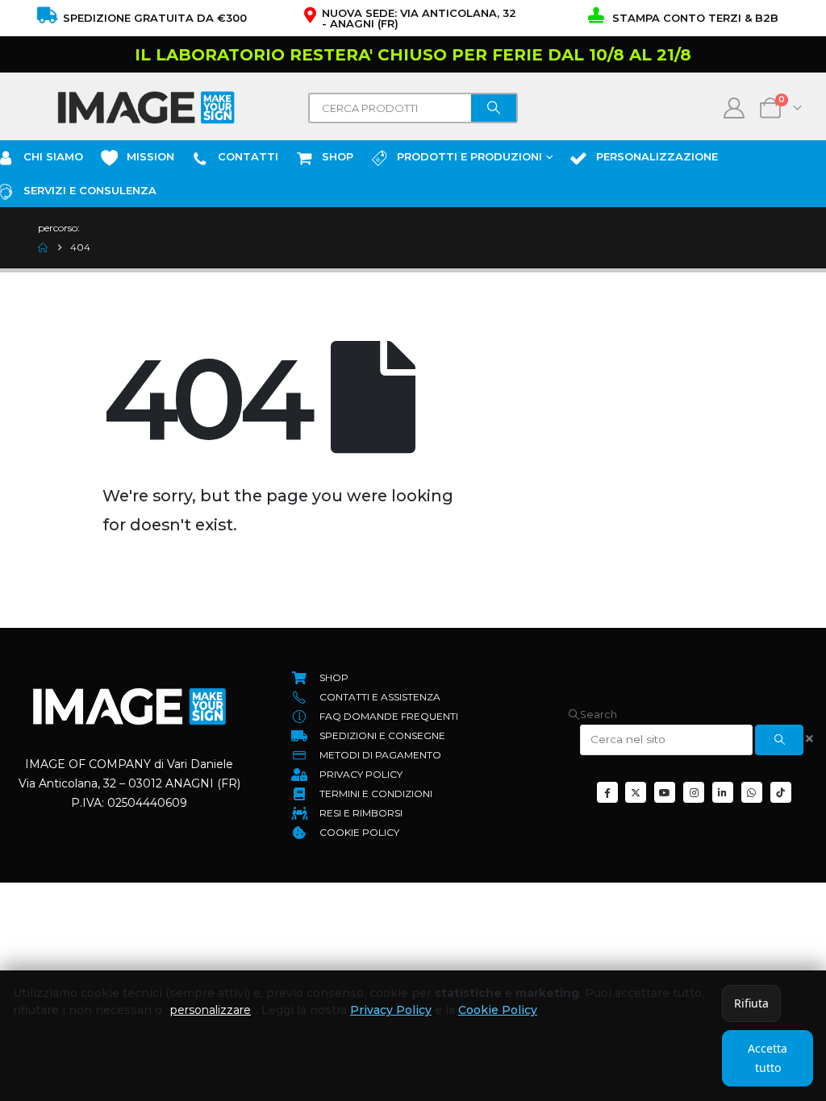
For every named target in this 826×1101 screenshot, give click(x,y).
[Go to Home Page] (43, 247)
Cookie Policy (497, 1010)
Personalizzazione (657, 156)
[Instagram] (693, 792)
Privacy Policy (391, 1010)
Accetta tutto (767, 1058)
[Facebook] (607, 792)
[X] (635, 792)
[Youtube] (664, 792)
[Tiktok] (780, 792)
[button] (592, 714)
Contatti (248, 156)
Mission (150, 156)
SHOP (337, 156)
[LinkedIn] (722, 792)
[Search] (493, 108)
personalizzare (210, 1010)
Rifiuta (751, 1003)
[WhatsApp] (751, 792)
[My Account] (734, 108)
